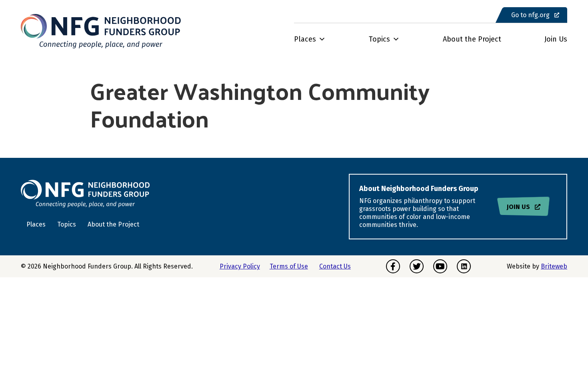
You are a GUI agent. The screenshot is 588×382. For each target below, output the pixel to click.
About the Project (472, 39)
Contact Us (335, 266)
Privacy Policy (240, 266)
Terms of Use (289, 266)
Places (305, 39)
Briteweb (554, 266)
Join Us (555, 39)
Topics (379, 39)
